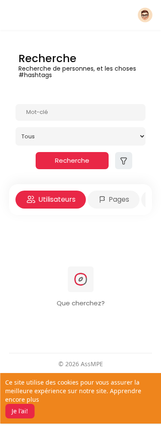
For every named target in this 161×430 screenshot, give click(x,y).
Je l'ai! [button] (20, 411)
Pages (118, 199)
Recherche (72, 160)
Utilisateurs (56, 199)
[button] (145, 15)
